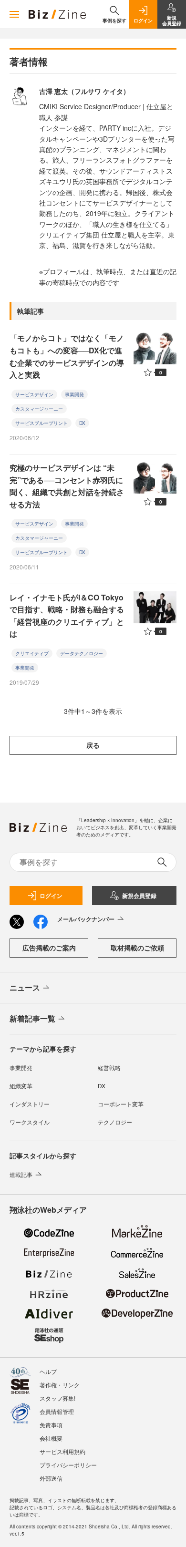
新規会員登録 (139, 895)
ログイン (51, 895)
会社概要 (51, 1438)
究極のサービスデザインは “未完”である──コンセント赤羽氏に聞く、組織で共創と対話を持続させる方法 (67, 486)
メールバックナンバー (85, 919)
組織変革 (21, 1086)
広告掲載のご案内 (49, 947)
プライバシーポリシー (68, 1465)
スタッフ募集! (57, 1398)
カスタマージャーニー (39, 408)
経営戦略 (109, 1067)
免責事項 (51, 1425)
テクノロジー (115, 1122)
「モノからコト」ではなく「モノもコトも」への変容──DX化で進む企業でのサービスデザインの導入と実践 (67, 356)
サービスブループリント (41, 423)
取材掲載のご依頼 (137, 947)
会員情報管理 (57, 1411)
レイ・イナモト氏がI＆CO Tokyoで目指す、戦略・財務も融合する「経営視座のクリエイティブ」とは (67, 615)
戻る (93, 745)
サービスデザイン (34, 394)
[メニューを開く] (14, 14)
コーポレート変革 (121, 1104)
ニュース (25, 987)
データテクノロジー (81, 653)
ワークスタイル (30, 1122)
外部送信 (51, 1478)
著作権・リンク (60, 1385)
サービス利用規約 (62, 1451)
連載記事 (21, 1174)
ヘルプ (48, 1371)
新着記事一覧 (32, 1018)
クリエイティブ (32, 653)
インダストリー (30, 1104)
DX (82, 423)
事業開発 (74, 394)
